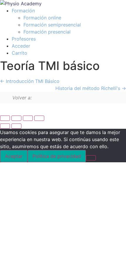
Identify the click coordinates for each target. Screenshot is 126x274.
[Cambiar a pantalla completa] (16, 118)
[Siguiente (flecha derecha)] (16, 126)
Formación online (42, 18)
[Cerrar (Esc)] (39, 118)
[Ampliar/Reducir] (5, 118)
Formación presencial (47, 32)
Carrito (19, 53)
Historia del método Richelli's (88, 88)
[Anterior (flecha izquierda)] (5, 126)
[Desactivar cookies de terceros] (91, 158)
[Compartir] (28, 118)
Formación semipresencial (52, 25)
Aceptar (14, 156)
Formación (23, 11)
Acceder (21, 46)
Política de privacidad (57, 156)
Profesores (24, 39)
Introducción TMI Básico (31, 81)
